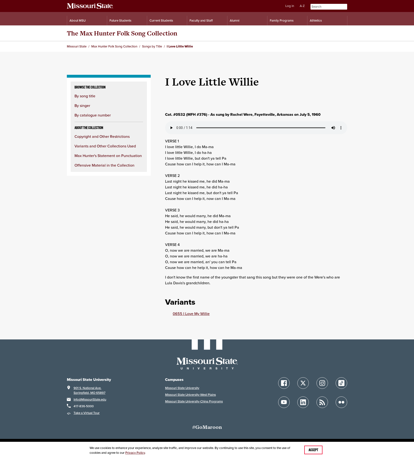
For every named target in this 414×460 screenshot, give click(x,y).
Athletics (316, 20)
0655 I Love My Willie (191, 313)
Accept (313, 450)
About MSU (77, 20)
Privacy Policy (135, 452)
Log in (289, 6)
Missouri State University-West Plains (190, 394)
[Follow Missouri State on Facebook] (284, 383)
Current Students (161, 20)
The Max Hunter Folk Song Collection (122, 33)
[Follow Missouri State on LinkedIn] (303, 402)
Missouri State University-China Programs (194, 401)
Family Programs (281, 20)
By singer (82, 105)
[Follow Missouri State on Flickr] (341, 402)
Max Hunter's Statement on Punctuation (108, 155)
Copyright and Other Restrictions (102, 136)
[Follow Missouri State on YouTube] (284, 402)
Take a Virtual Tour (87, 413)
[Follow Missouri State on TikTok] (341, 383)
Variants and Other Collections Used (105, 146)
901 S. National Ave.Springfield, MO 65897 (89, 390)
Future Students (120, 20)
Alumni (234, 20)
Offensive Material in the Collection (104, 165)
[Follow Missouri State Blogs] (322, 402)
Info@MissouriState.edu (90, 399)
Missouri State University (182, 388)
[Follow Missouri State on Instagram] (322, 383)
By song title (85, 96)
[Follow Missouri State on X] (303, 383)
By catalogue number (93, 115)
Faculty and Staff (201, 20)
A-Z (302, 6)
